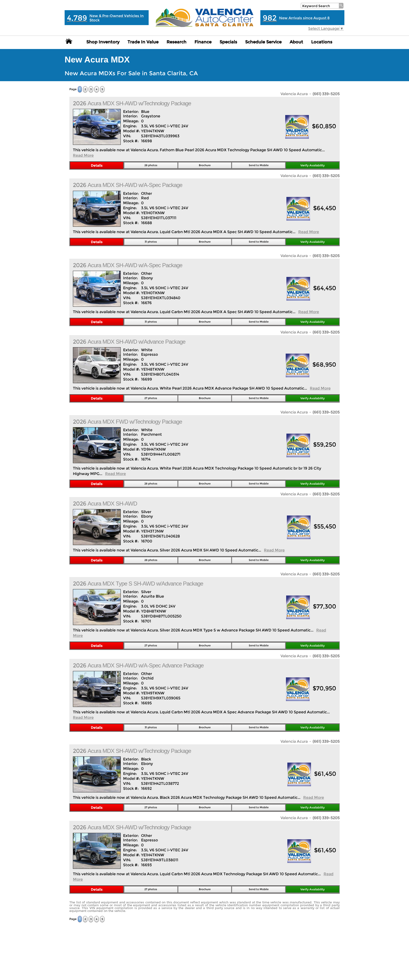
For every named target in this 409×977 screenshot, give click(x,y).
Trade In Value (143, 41)
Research (177, 41)
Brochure (205, 165)
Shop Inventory (103, 41)
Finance (203, 41)
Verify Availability (312, 165)
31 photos (151, 241)
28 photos (150, 165)
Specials (228, 41)
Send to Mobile (259, 165)
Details (96, 165)
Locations (321, 41)
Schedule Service (263, 41)
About (296, 41)
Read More (83, 155)
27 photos (150, 398)
